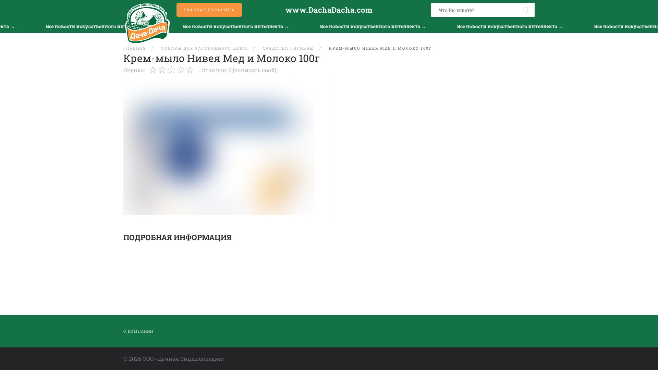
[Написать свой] (254, 70)
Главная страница (209, 9)
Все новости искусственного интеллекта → (91, 26)
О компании (138, 331)
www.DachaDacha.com (329, 10)
